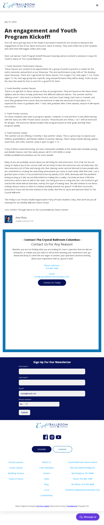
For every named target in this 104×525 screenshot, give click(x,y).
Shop (46, 479)
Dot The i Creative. (43, 506)
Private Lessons (16, 462)
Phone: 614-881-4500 (82, 479)
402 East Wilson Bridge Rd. (82, 467)
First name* (23, 366)
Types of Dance (16, 479)
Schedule (42, 449)
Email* (21, 389)
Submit (24, 412)
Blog (46, 484)
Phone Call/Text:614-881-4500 (52, 267)
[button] (97, 5)
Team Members (46, 467)
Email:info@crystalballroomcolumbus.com (52, 275)
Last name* (23, 377)
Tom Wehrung (72, 506)
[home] (19, 5)
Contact (62, 449)
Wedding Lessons (16, 473)
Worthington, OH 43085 (83, 473)
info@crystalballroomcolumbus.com (82, 490)
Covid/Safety (46, 495)
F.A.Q (46, 490)
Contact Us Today (52, 282)
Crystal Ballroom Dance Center (82, 462)
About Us (46, 462)
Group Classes (16, 467)
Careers (46, 473)
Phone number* (25, 400)
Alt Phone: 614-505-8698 (82, 484)
